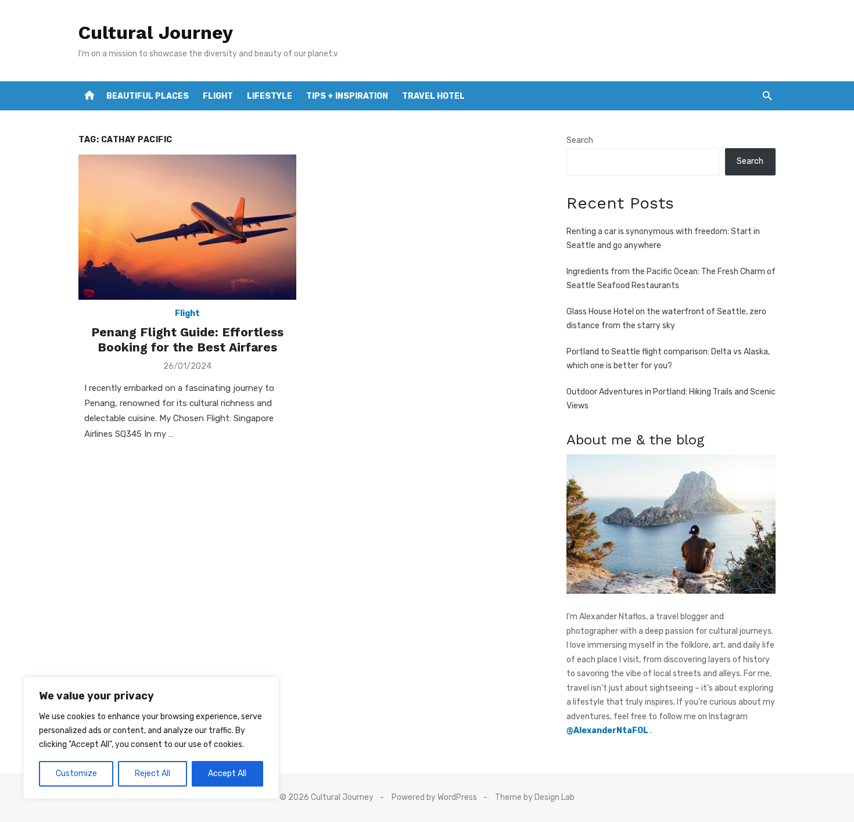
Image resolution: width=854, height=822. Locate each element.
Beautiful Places (147, 96)
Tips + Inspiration (347, 96)
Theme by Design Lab (535, 797)
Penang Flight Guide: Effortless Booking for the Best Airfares (187, 339)
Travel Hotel (433, 96)
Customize (76, 773)
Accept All (227, 773)
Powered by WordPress (434, 797)
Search (579, 140)
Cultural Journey (155, 32)
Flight (218, 96)
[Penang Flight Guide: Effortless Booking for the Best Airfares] (187, 227)
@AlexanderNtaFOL (608, 730)
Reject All (152, 773)
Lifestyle (269, 96)
